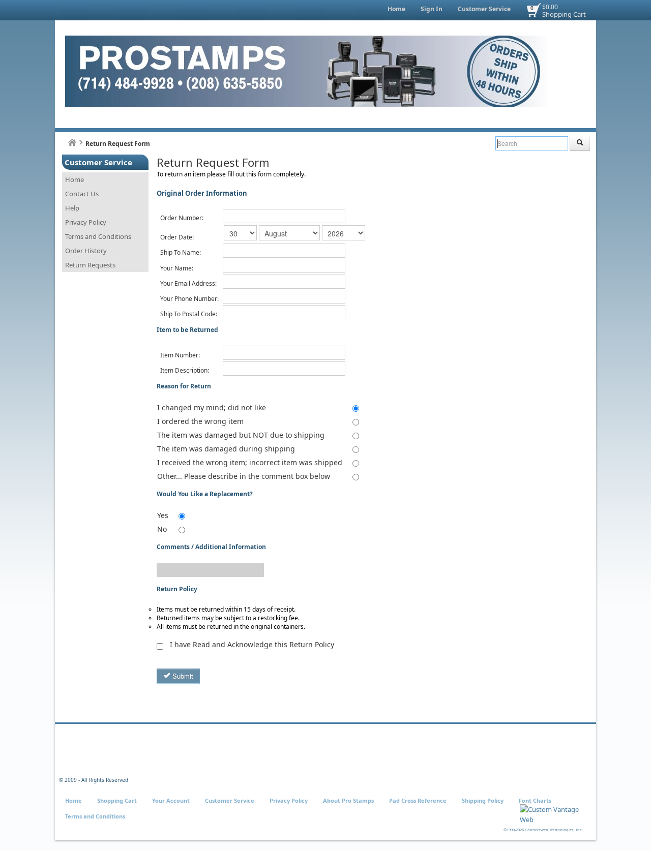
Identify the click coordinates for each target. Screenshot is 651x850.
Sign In (431, 9)
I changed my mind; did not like (211, 407)
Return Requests (90, 264)
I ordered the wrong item (200, 421)
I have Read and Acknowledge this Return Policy (252, 644)
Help (72, 207)
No (162, 529)
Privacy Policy (85, 222)
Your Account (171, 800)
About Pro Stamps (348, 800)
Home (396, 9)
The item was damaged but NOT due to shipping (240, 435)
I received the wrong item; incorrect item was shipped (249, 462)
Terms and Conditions (98, 236)
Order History (86, 250)
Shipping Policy (483, 800)
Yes (162, 515)
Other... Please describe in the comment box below (243, 476)
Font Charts (535, 800)
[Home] (72, 142)
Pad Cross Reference (418, 800)
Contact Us (82, 193)
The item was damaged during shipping (226, 448)
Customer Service (484, 9)
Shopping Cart (564, 14)
